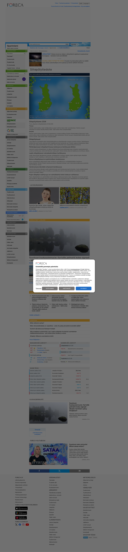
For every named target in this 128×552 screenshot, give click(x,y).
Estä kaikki (50, 288)
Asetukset (67, 288)
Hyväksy (84, 288)
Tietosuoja (38, 288)
